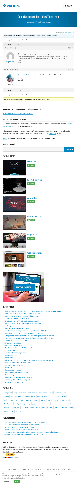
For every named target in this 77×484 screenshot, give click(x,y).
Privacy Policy (66, 469)
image (36, 400)
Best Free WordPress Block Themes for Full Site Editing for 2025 (27, 422)
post (47, 404)
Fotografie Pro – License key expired (17, 328)
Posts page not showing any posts (16, 372)
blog (15, 393)
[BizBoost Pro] (15, 167)
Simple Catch (15, 408)
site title (25, 408)
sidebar (6, 408)
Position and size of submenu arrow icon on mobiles (23, 323)
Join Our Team (37, 469)
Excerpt (6, 396)
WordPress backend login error (15, 353)
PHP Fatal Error (10, 350)
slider (32, 408)
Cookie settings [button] (7, 481)
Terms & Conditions (52, 469)
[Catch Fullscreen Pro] (15, 222)
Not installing (9, 375)
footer (57, 396)
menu (62, 400)
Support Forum (30, 22)
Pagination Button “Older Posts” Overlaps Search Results (24, 333)
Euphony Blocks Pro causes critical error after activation (24, 314)
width (71, 408)
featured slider (42, 396)
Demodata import (11, 355)
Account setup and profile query (16, 341)
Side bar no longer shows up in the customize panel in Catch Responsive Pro (31, 360)
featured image (29, 396)
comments (58, 393)
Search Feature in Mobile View (15, 382)
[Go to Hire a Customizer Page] (38, 287)
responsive (61, 404)
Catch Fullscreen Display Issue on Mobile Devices (22, 316)
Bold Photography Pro (34, 179)
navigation (18, 404)
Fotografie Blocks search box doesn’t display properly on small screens (29, 336)
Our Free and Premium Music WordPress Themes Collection (25, 434)
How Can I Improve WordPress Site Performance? (22, 321)
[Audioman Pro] (15, 204)
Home (8, 469)
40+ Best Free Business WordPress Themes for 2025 (22, 425)
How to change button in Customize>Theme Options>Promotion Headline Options (33, 311)
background (8, 393)
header (63, 396)
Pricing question (10, 326)
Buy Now (31, 165)
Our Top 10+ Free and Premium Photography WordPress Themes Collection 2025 (32, 432)
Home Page (19, 400)
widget (56, 408)
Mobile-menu (9, 358)
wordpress (19, 411)
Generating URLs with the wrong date (18, 380)
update (49, 408)
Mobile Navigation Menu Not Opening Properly (21, 348)
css (65, 393)
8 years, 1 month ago (42, 35)
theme (38, 408)
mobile (68, 400)
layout (50, 400)
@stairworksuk (22, 75)
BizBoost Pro (31, 161)
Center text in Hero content (14, 345)
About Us (16, 469)
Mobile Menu (8, 404)
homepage (28, 400)
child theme (43, 393)
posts (53, 404)
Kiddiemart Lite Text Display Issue (17, 318)
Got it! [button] (17, 481)
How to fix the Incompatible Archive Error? (18, 113)
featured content (17, 396)
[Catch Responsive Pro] (15, 259)
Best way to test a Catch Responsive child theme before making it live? (29, 338)
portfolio (41, 404)
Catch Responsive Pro (44, 22)
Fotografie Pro (32, 234)
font (51, 396)
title (43, 408)
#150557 (70, 69)
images (43, 400)
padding (27, 404)
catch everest (32, 393)
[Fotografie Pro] (15, 241)
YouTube (52, 133)
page (34, 404)
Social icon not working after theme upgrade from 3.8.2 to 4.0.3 (26, 331)
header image (8, 400)
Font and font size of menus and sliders (18, 377)
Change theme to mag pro (13, 370)
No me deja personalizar (13, 343)
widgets (64, 408)
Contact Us (25, 469)
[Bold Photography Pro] (15, 186)
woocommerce (9, 411)
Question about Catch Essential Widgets (18, 363)
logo (56, 400)
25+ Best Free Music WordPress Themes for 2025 (21, 430)
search (69, 404)
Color (51, 393)
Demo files (8, 367)
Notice (5, 138)
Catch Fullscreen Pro (34, 216)
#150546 (70, 48)
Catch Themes (13, 5)
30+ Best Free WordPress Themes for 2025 (19, 427)
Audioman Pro (32, 198)
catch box (22, 393)
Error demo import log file (14, 365)
